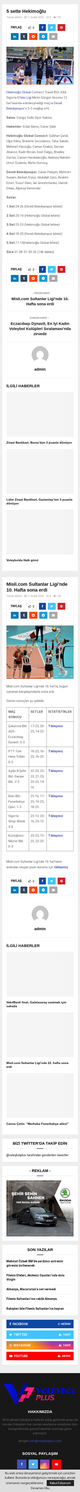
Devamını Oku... (41, 1488)
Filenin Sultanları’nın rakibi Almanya (31, 1299)
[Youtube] (56, 1464)
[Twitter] (33, 1464)
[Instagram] (44, 1464)
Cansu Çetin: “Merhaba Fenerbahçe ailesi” (37, 1123)
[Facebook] (21, 1464)
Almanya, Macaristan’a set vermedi (31, 1289)
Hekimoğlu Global (18, 92)
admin (18, 17)
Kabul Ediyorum (60, 1483)
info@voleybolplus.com (46, 1441)
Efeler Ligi (24, 97)
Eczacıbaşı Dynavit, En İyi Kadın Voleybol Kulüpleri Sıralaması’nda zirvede (40, 328)
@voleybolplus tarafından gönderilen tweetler (37, 1155)
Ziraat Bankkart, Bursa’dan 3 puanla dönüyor (39, 442)
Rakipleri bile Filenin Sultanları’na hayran (35, 1308)
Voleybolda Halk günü (22, 560)
